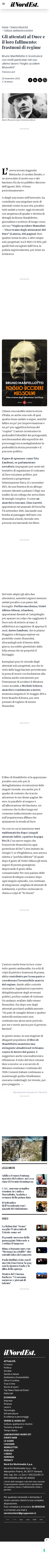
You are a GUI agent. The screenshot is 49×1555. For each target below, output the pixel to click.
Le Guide (9, 1440)
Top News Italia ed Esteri (16, 1390)
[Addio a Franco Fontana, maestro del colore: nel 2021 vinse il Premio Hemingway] (41, 1179)
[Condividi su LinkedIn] (35, 80)
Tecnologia (9, 1410)
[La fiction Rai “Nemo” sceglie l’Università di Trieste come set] (41, 1228)
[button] (24, 1148)
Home (5, 27)
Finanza (8, 1403)
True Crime (9, 1383)
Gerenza (9, 1456)
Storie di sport (11, 1386)
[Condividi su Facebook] (30, 80)
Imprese (8, 1400)
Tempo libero (10, 1430)
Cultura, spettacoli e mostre (18, 30)
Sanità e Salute (11, 1374)
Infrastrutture (11, 1413)
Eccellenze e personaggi (16, 1416)
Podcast (9, 1450)
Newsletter (11, 1447)
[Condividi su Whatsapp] (45, 80)
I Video (8, 1453)
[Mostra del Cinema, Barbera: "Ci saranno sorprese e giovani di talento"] (41, 1275)
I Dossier (9, 1444)
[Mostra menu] (3, 3)
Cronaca (8, 1364)
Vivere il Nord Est (19, 27)
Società (7, 1370)
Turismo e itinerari (13, 1427)
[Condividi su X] (40, 80)
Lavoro (7, 1407)
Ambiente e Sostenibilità (16, 1377)
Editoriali (8, 1393)
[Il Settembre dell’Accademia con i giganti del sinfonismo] (41, 1206)
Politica (7, 1367)
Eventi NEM (10, 1437)
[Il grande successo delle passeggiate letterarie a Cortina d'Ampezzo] (41, 1239)
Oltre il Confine (11, 1380)
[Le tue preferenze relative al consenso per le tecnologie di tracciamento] (44, 1550)
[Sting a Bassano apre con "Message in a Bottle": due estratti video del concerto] (41, 1250)
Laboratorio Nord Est (17, 1434)
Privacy (8, 1460)
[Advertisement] (24, 16)
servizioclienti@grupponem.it (20, 1513)
